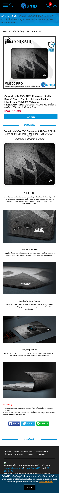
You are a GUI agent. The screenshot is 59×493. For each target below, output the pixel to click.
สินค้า (14, 16)
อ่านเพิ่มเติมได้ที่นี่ (46, 481)
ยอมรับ (30, 487)
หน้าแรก (5, 16)
